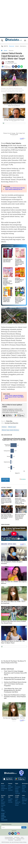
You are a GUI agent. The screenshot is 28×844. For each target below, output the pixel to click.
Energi (2, 790)
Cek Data (10, 802)
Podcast (24, 803)
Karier (22, 837)
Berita (5, 50)
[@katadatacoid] (18, 833)
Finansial (10, 783)
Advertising (16, 837)
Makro (9, 785)
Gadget (17, 791)
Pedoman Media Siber (10, 838)
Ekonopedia (25, 783)
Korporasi (10, 790)
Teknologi (17, 793)
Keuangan (10, 787)
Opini (16, 800)
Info (2, 809)
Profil (23, 788)
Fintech (16, 788)
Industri (17, 46)
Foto (23, 802)
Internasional (23, 46)
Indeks (2, 810)
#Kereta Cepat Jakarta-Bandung (10, 430)
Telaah (16, 799)
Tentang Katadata (9, 837)
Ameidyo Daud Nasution (11, 423)
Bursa (9, 788)
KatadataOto (4, 819)
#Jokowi (4, 427)
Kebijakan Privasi (20, 838)
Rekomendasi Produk (7, 245)
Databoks (3, 816)
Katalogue (24, 800)
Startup (16, 790)
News (23, 797)
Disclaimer (10, 840)
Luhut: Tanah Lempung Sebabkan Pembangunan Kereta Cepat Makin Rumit (14, 397)
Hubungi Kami (18, 840)
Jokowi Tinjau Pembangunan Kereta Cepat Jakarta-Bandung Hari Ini (15, 188)
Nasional (11, 46)
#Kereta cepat (12, 427)
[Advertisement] (14, 752)
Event (2, 818)
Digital (16, 783)
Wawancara (17, 802)
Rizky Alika (11, 61)
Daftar (24, 827)
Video (23, 795)
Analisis (10, 800)
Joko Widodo (19, 148)
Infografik (10, 799)
